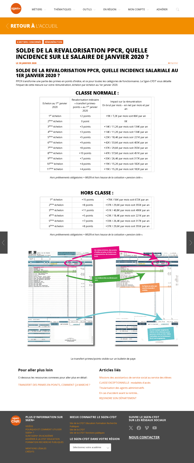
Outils (87, 9)
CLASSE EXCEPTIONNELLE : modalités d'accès (125, 382)
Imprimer (174, 63)
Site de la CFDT (77, 429)
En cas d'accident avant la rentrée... (118, 393)
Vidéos (29, 426)
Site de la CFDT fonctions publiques (87, 432)
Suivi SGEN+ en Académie (39, 435)
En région (110, 9)
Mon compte (137, 9)
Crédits (29, 451)
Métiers (37, 9)
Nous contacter (144, 437)
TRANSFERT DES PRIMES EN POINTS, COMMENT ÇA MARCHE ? (54, 384)
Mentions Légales (35, 448)
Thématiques (63, 9)
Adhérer (162, 9)
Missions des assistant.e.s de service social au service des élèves (135, 377)
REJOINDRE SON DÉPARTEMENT (118, 398)
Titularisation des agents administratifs (121, 388)
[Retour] (7, 25)
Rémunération (53, 42)
